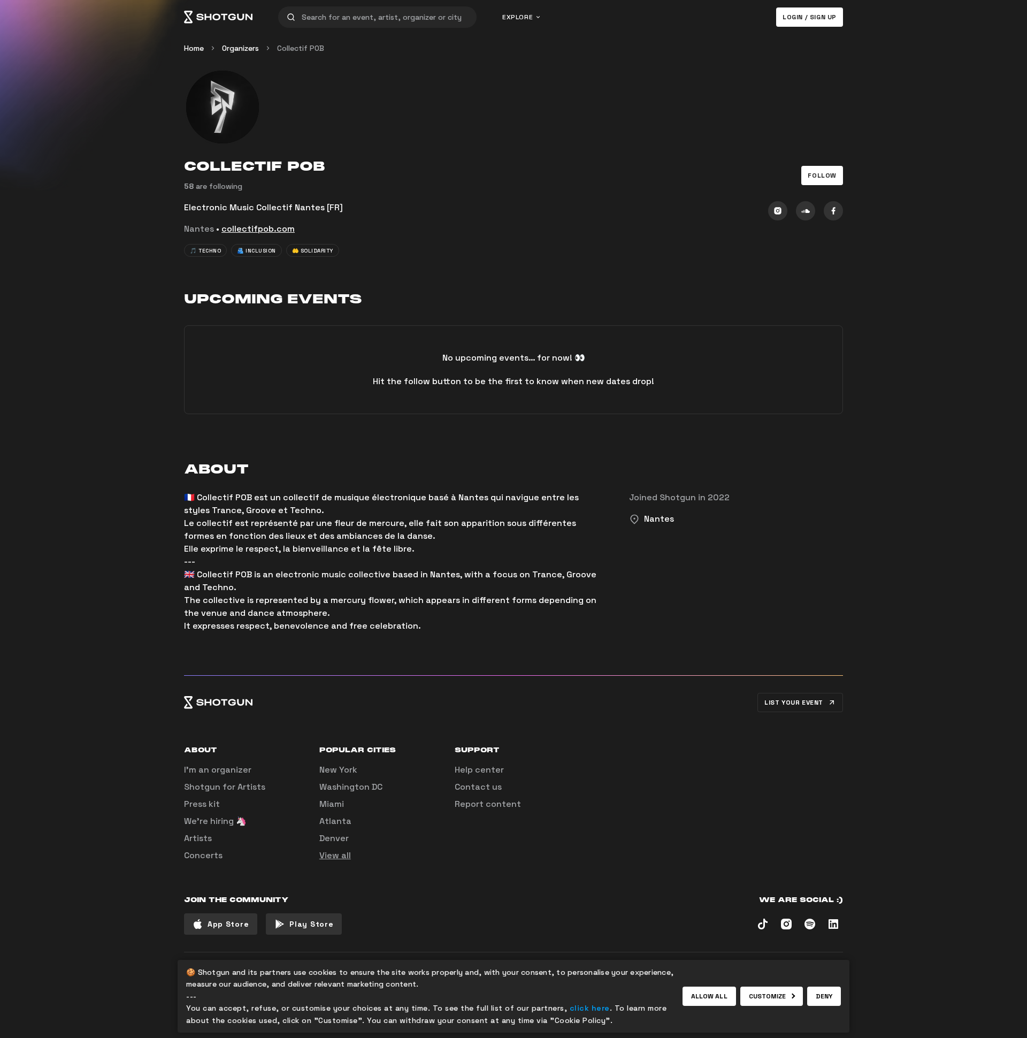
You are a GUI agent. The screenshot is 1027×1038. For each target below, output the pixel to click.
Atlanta (335, 821)
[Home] (218, 17)
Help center (479, 769)
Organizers (240, 48)
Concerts (203, 855)
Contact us (478, 786)
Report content (488, 804)
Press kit (202, 804)
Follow (822, 175)
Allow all (709, 996)
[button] (822, 175)
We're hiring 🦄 (215, 821)
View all (335, 855)
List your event (793, 702)
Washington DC (350, 786)
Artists (198, 838)
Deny (824, 996)
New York (338, 769)
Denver (334, 838)
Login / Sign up (810, 17)
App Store (228, 924)
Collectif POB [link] (300, 48)
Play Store (311, 924)
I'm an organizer (217, 769)
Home (194, 48)
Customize (767, 996)
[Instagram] (777, 210)
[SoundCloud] (805, 210)
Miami (331, 804)
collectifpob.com (258, 228)
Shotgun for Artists (224, 786)
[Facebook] (833, 210)
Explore (517, 17)
